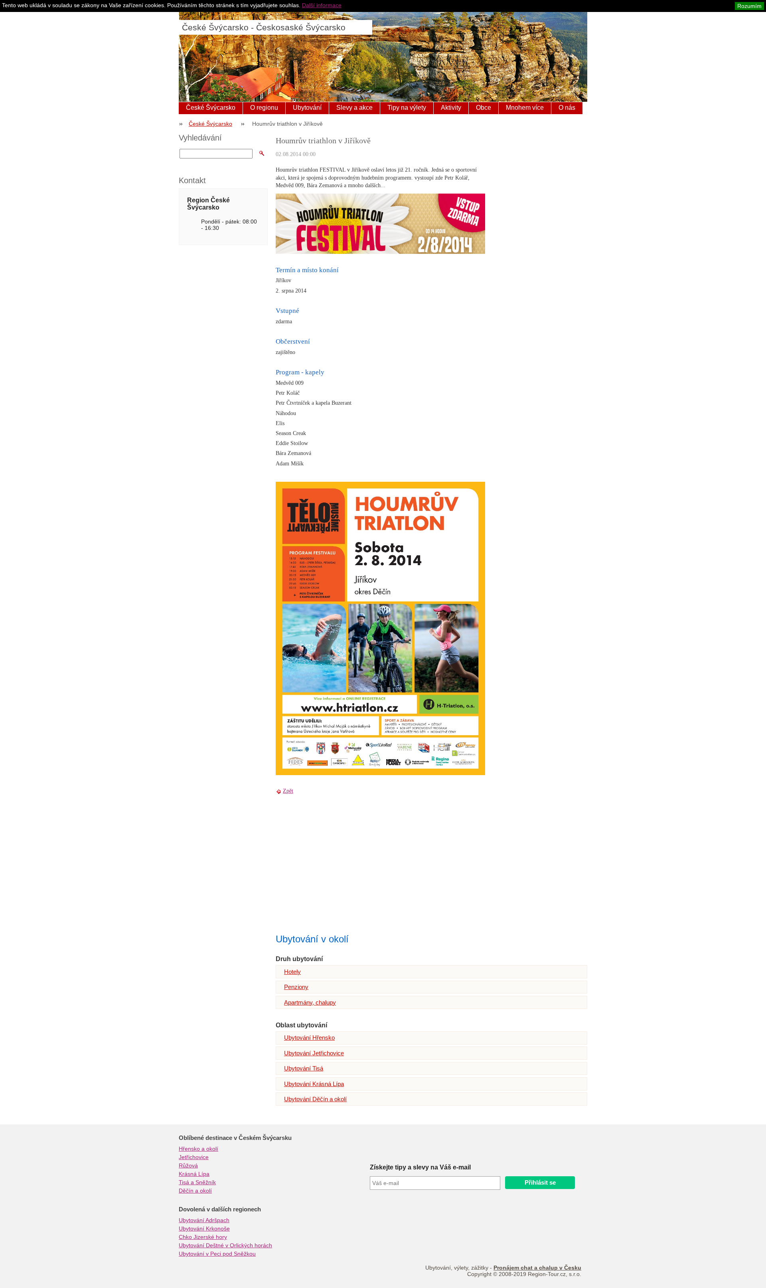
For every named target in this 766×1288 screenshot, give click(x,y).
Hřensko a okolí (198, 1149)
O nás (567, 107)
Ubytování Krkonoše (204, 1228)
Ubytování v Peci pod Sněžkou (217, 1253)
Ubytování (307, 107)
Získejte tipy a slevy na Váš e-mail (420, 1167)
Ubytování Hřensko (309, 1037)
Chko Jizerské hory (203, 1237)
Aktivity (451, 107)
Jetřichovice (194, 1157)
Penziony (296, 986)
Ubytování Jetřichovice (314, 1053)
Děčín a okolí (195, 1190)
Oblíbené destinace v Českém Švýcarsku (235, 1138)
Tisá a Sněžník (197, 1182)
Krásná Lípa (194, 1174)
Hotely (292, 971)
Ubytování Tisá (303, 1068)
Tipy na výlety (406, 107)
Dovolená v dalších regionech (220, 1209)
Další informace (322, 5)
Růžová (188, 1165)
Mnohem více (525, 107)
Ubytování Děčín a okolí (315, 1099)
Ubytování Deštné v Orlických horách (225, 1245)
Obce (483, 107)
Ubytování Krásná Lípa (314, 1083)
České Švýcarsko (210, 107)
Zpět (288, 791)
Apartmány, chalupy (310, 1002)
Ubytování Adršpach (204, 1220)
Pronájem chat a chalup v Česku (537, 1267)
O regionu (264, 107)
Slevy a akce (354, 107)
